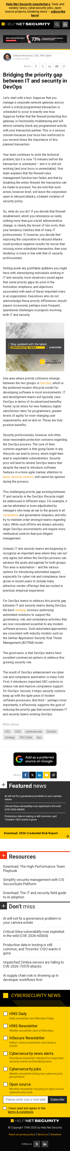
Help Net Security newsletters (28, 4)
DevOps (45, 383)
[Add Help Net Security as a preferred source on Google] (63, 66)
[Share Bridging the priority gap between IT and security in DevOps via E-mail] (56, 66)
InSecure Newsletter (27, 1038)
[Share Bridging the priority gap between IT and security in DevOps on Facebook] (35, 66)
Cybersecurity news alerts (31, 1053)
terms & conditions (20, 1112)
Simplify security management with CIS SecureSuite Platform (33, 882)
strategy (20, 610)
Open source (20, 1084)
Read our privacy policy (22, 1134)
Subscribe (57, 1099)
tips (39, 737)
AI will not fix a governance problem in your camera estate (32, 920)
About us (43, 1134)
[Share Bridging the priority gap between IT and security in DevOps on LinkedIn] (49, 66)
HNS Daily (18, 1013)
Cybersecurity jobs (25, 1069)
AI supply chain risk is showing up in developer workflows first (31, 977)
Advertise (55, 1134)
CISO (18, 731)
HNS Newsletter (23, 1026)
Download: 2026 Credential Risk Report (31, 833)
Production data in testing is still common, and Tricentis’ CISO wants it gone (31, 818)
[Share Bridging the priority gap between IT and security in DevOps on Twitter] (42, 66)
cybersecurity (33, 731)
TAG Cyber (25, 737)
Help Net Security (51, 1127)
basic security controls (18, 477)
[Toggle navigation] (65, 24)
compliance (10, 515)
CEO (7, 731)
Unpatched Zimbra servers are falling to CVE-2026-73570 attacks (33, 964)
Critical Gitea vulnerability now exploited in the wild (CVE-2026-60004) (33, 934)
